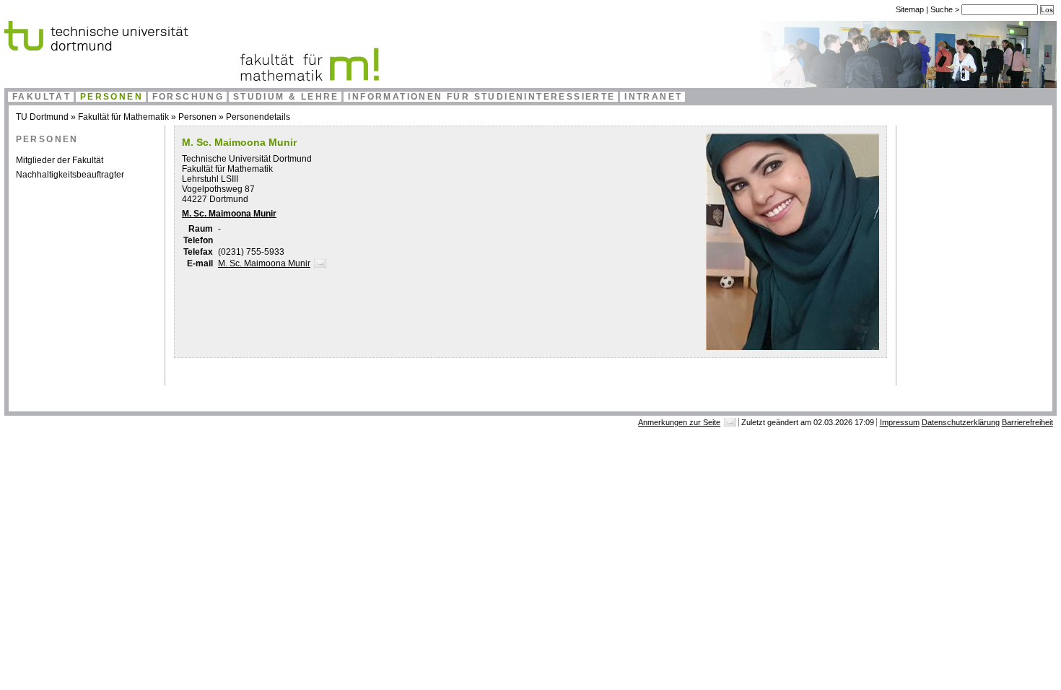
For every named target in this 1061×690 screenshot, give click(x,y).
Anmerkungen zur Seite (679, 422)
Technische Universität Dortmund (247, 159)
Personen (111, 97)
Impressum (900, 422)
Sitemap (910, 9)
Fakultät (41, 97)
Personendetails (258, 117)
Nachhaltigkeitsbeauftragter (70, 175)
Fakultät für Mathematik (123, 117)
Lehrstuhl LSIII (210, 179)
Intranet (653, 97)
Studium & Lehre (286, 97)
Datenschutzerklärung (961, 422)
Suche (942, 9)
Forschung (188, 97)
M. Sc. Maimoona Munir (229, 214)
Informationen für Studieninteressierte (481, 97)
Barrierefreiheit (1027, 422)
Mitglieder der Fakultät (59, 160)
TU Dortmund (42, 117)
